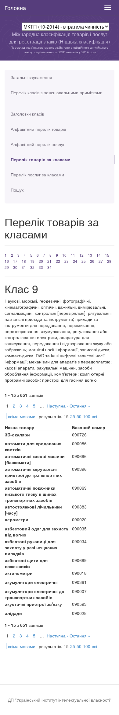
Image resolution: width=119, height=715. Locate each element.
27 (101, 261)
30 (15, 267)
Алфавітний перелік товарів (38, 129)
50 (79, 416)
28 (109, 261)
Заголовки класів (27, 114)
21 (49, 261)
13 (90, 255)
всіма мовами (21, 416)
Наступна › (57, 406)
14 (98, 255)
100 (86, 416)
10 (64, 255)
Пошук (17, 190)
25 (83, 261)
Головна (15, 8)
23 (66, 261)
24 (75, 261)
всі (94, 416)
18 (24, 261)
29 (7, 267)
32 (32, 267)
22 (58, 261)
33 (41, 267)
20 (41, 261)
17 (15, 261)
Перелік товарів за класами (40, 159)
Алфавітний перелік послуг (38, 144)
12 (81, 255)
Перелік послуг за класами (37, 175)
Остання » (80, 406)
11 (73, 255)
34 (49, 267)
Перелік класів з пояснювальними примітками (57, 92)
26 (92, 261)
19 (32, 261)
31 (24, 267)
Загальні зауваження (31, 77)
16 (7, 261)
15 (107, 255)
